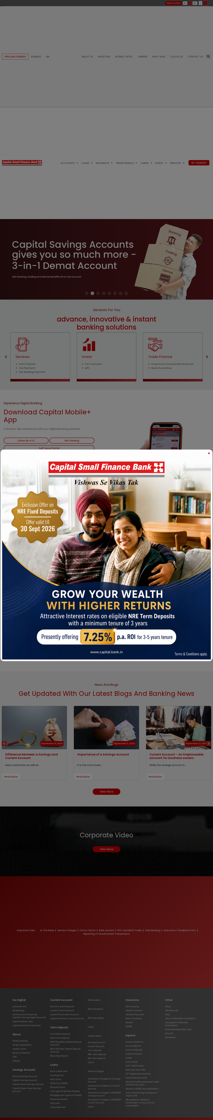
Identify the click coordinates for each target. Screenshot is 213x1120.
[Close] (209, 453)
